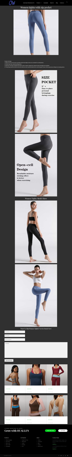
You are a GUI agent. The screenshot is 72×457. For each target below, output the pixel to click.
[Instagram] (63, 455)
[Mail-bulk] (67, 455)
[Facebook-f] (58, 455)
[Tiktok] (65, 455)
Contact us (62, 2)
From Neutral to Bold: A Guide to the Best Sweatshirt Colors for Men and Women (60, 441)
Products (38, 2)
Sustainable (46, 2)
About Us (52, 2)
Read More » (8, 388)
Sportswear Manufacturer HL (28, 2)
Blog (57, 2)
